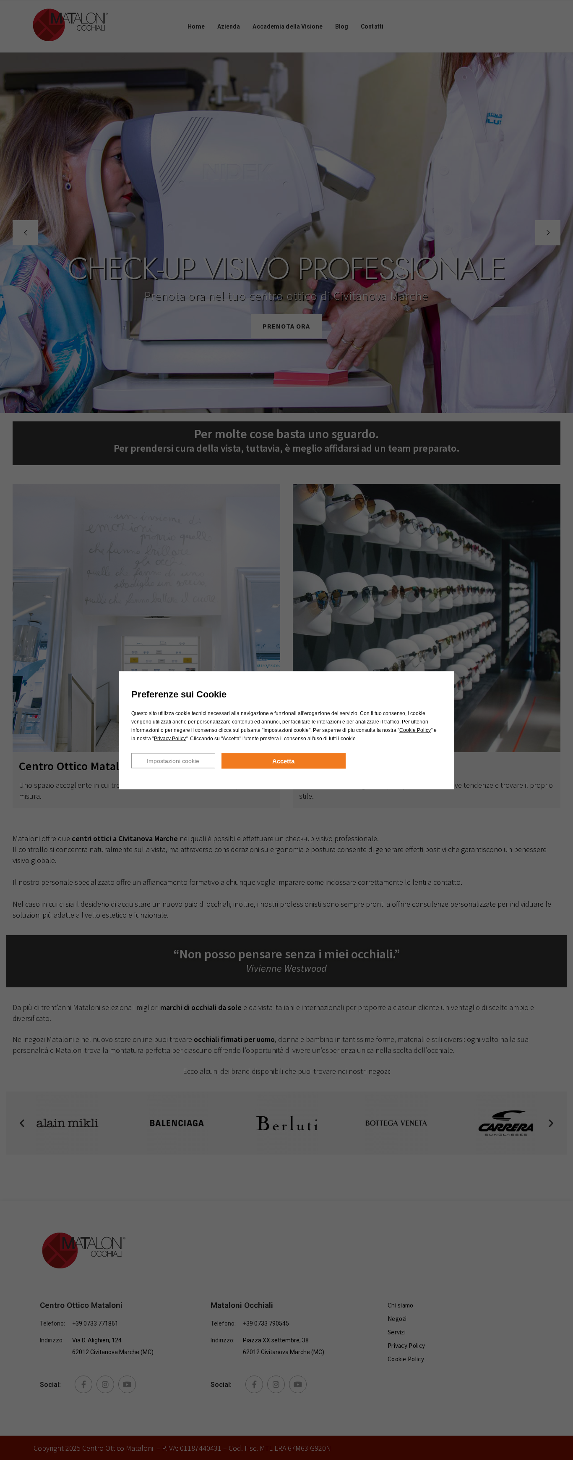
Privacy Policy (170, 738)
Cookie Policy (415, 730)
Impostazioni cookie (173, 760)
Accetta (283, 760)
